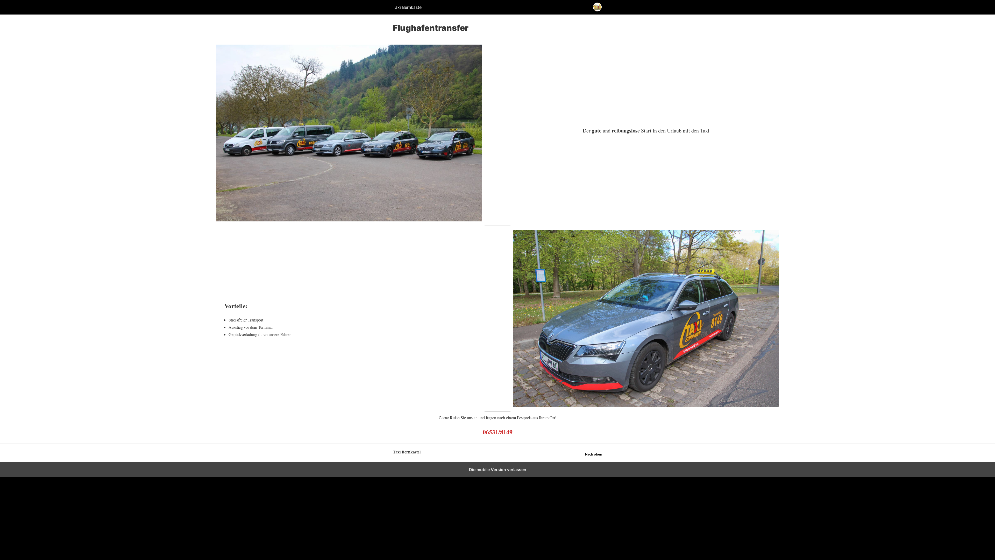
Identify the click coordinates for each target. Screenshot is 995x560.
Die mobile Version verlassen (497, 469)
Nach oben (593, 454)
